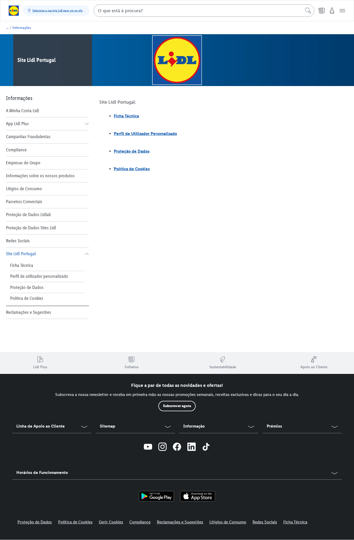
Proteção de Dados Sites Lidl (31, 228)
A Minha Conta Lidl (22, 110)
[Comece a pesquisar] (308, 10)
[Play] (156, 496)
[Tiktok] (206, 447)
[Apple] (197, 496)
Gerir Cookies (111, 522)
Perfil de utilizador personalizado (39, 276)
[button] (342, 11)
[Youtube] (148, 447)
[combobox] (204, 10)
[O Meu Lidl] (332, 11)
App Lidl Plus (17, 123)
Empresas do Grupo (23, 163)
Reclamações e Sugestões (28, 312)
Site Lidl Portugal (21, 254)
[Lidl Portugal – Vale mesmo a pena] (14, 10)
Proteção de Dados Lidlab (28, 214)
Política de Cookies (26, 298)
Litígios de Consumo (24, 188)
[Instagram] (162, 447)
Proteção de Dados (27, 287)
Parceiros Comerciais (24, 201)
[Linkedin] (191, 447)
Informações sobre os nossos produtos (40, 176)
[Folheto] (321, 11)
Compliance (16, 150)
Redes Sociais (18, 241)
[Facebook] (177, 447)
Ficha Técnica (21, 265)
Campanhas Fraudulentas (28, 136)
